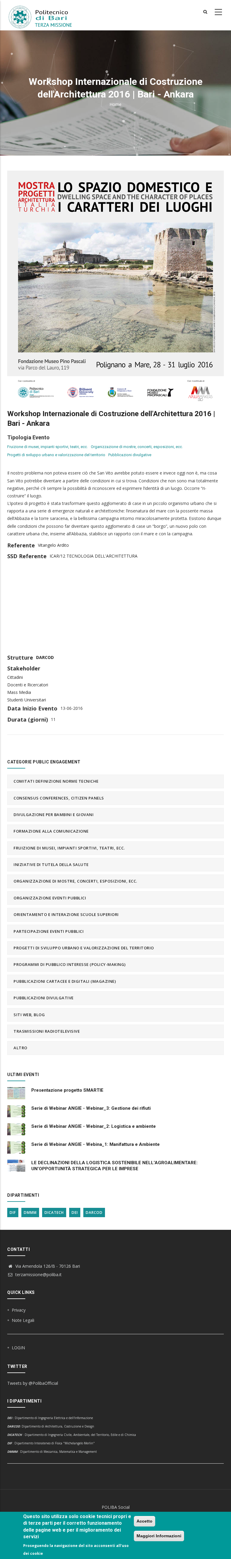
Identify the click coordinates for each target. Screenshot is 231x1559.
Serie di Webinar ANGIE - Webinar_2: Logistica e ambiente (93, 1126)
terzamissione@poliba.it (38, 1274)
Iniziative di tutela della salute (51, 864)
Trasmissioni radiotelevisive (47, 1031)
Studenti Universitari (26, 700)
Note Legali (23, 1320)
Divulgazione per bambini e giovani (54, 814)
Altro (20, 1047)
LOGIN (18, 1347)
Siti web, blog (29, 1014)
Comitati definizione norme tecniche (56, 781)
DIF (13, 1212)
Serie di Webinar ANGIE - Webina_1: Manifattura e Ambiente (95, 1144)
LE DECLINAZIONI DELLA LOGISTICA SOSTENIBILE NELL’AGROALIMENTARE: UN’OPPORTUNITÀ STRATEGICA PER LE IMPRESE (114, 1165)
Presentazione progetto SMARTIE (67, 1090)
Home (115, 104)
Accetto (144, 1521)
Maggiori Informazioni (159, 1535)
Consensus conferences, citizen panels (59, 798)
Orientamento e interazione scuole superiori (66, 914)
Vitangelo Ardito (53, 545)
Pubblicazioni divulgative (129, 455)
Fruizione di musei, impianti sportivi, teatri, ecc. (47, 446)
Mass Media (19, 692)
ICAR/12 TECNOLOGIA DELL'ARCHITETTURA (93, 556)
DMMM (30, 1212)
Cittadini (15, 677)
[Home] (44, 15)
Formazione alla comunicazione (51, 831)
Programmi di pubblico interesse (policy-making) (70, 964)
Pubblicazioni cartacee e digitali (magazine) (65, 981)
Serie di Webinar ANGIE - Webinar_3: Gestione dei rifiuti (91, 1108)
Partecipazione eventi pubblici (49, 931)
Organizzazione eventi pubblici (50, 898)
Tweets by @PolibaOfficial (32, 1383)
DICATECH (54, 1212)
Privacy (19, 1310)
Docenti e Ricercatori (27, 685)
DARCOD (45, 657)
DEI (75, 1212)
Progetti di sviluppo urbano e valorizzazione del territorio (56, 455)
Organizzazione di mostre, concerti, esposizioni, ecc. (137, 446)
